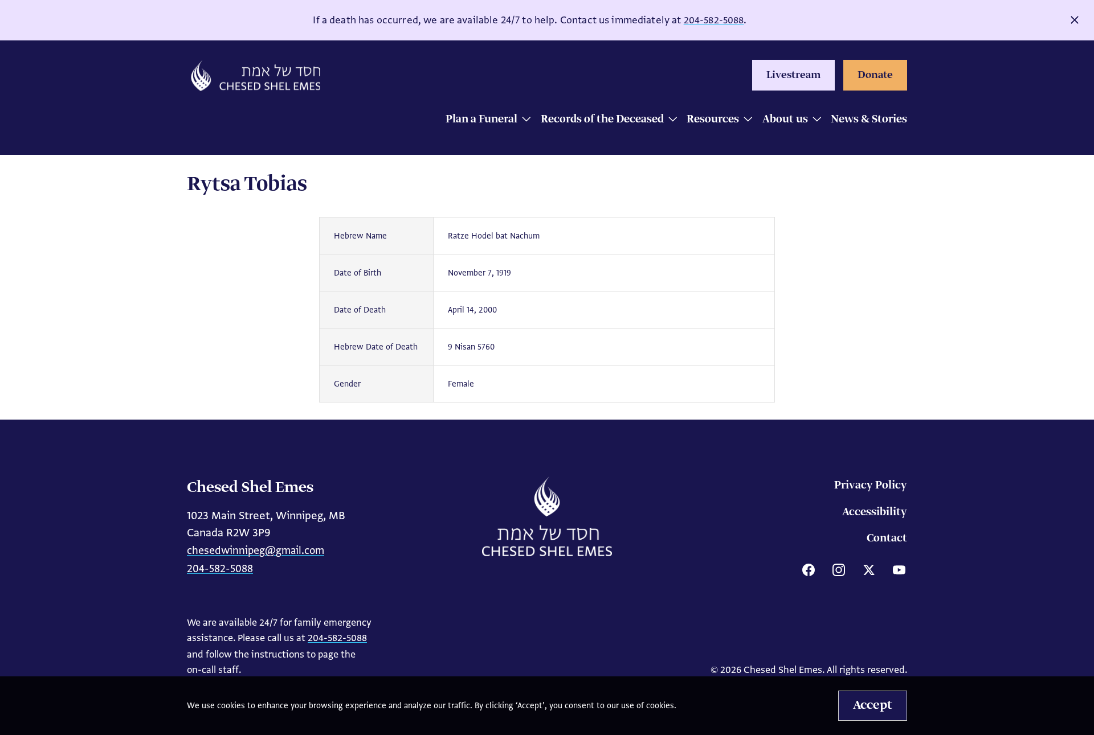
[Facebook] (809, 570)
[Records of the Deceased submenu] (670, 120)
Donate (875, 75)
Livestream (793, 75)
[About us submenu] (814, 120)
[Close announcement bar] (1075, 20)
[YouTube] (899, 570)
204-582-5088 (714, 20)
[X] (869, 570)
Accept (872, 705)
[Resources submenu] (745, 120)
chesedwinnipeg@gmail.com (255, 550)
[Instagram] (839, 570)
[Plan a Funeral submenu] (523, 120)
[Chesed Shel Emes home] (547, 516)
